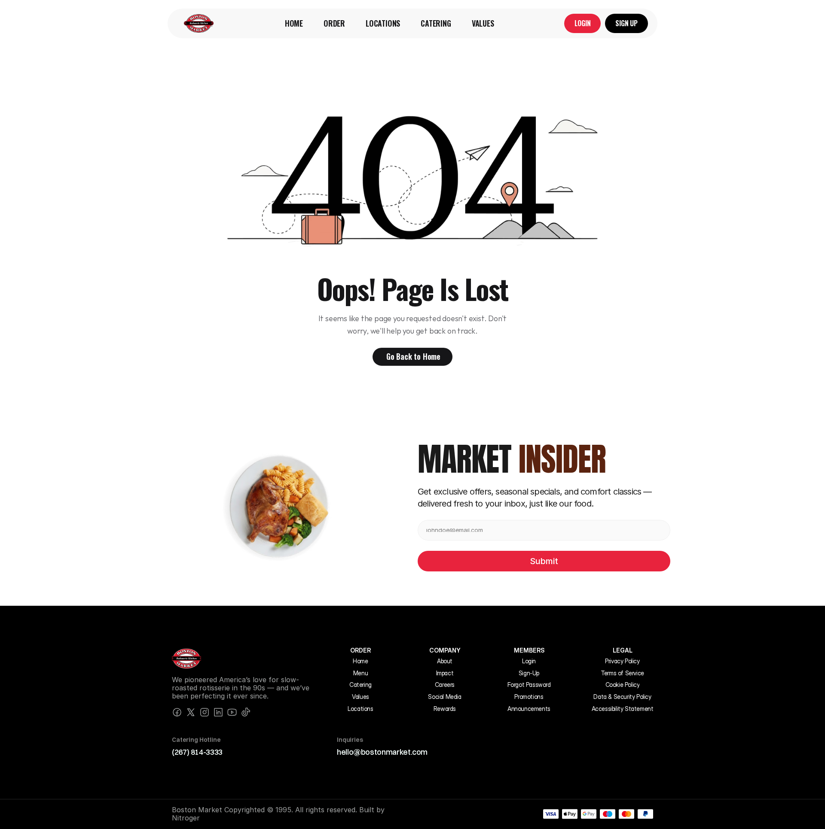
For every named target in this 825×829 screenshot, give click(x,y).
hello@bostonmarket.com (382, 752)
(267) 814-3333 (197, 752)
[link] (199, 23)
